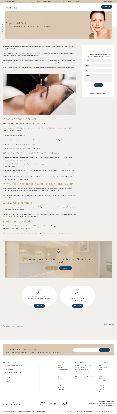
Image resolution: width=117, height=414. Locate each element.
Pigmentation (102, 380)
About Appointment (63, 369)
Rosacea (101, 385)
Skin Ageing (102, 387)
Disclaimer (70, 411)
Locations (76, 1)
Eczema (101, 378)
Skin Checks (77, 380)
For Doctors (61, 387)
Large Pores (102, 371)
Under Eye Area (103, 367)
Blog (69, 1)
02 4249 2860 (108, 1)
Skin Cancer (46, 7)
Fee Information (47, 1)
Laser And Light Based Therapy (82, 369)
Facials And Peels (29, 26)
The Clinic (71, 7)
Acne (100, 376)
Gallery (58, 1)
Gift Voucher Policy (109, 411)
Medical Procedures (79, 367)
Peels (37, 26)
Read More (77, 305)
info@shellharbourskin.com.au (98, 93)
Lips (100, 365)
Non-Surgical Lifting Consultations (83, 376)
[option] (52, 403)
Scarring (101, 392)
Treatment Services (32, 7)
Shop (80, 7)
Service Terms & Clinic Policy (93, 411)
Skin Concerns (59, 7)
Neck (100, 369)
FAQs (64, 1)
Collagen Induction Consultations (83, 371)
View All (42, 404)
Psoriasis (101, 383)
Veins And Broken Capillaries (106, 374)
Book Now (107, 6)
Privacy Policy (79, 411)
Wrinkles (101, 389)
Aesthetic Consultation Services (82, 365)
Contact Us (88, 7)
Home (38, 1)
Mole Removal (78, 383)
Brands (59, 385)
